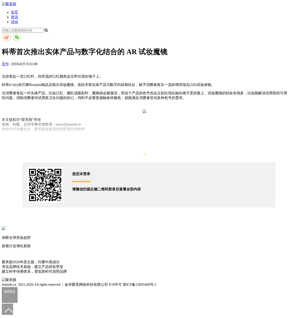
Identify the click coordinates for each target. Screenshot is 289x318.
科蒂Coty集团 (17, 137)
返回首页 (9, 291)
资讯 (14, 17)
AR (4, 137)
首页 (14, 12)
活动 (14, 22)
